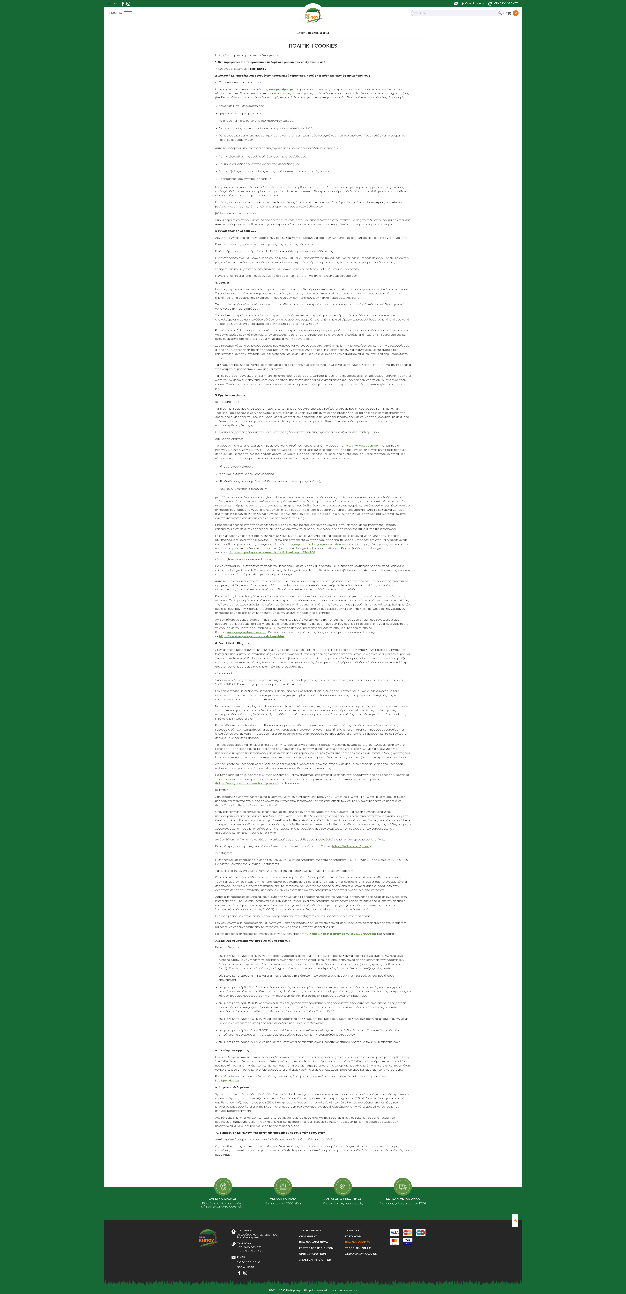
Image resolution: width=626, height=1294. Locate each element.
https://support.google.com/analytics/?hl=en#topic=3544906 (272, 552)
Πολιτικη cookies (357, 1242)
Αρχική (301, 33)
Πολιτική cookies (318, 33)
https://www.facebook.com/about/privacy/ (247, 783)
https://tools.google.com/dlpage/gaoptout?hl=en (309, 544)
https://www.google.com (362, 445)
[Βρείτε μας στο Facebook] (123, 4)
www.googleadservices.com (246, 632)
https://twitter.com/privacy (351, 846)
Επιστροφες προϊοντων (316, 1248)
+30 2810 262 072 (249, 1247)
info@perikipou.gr (227, 1080)
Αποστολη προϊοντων (315, 1260)
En (115, 3)
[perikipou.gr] (313, 15)
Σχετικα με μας (310, 1230)
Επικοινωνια (353, 1236)
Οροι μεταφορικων (312, 1254)
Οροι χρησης (308, 1236)
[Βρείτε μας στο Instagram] (129, 4)
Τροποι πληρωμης (358, 1248)
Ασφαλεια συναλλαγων (361, 1254)
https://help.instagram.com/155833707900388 (342, 934)
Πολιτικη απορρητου (313, 1242)
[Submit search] (500, 13)
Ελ (109, 3)
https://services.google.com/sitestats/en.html (251, 636)
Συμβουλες (353, 1230)
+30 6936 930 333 (249, 1251)
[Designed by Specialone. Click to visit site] (344, 1290)
